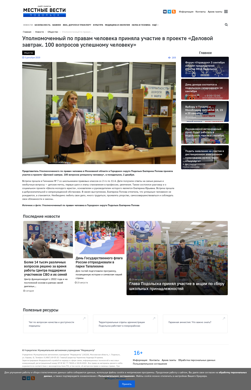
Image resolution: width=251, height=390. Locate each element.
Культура (98, 25)
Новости (28, 25)
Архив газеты (215, 11)
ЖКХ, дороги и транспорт (77, 25)
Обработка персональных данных (196, 360)
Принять (126, 383)
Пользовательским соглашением (116, 375)
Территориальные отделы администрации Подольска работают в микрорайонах (122, 324)
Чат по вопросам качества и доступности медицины (51, 324)
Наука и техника (141, 25)
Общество (28, 52)
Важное (56, 25)
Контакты (201, 11)
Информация (186, 11)
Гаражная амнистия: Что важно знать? (190, 322)
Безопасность (43, 25)
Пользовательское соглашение (150, 363)
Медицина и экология (117, 25)
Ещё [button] (154, 25)
